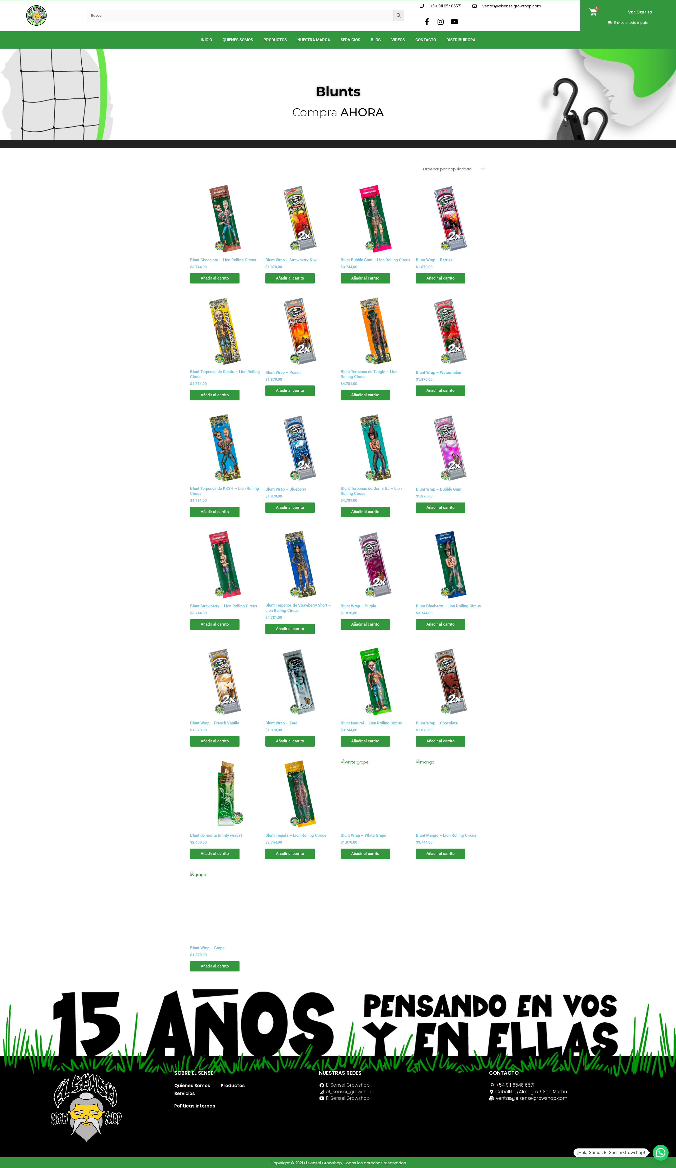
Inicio (206, 40)
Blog (376, 40)
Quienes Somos (238, 40)
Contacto (425, 40)
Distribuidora (461, 40)
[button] (661, 1153)
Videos (398, 40)
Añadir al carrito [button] (215, 278)
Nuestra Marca (313, 40)
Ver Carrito (640, 12)
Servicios (350, 40)
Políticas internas (194, 1106)
